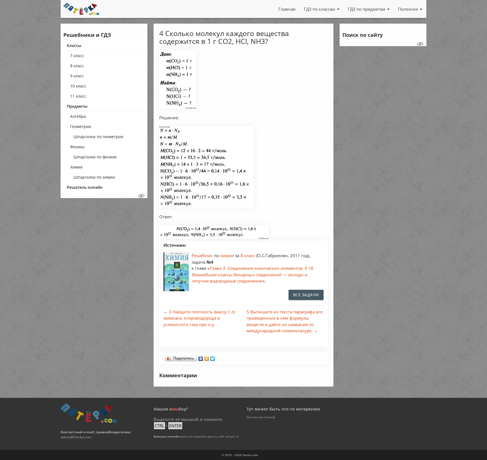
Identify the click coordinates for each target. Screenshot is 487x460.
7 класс (77, 55)
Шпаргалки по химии (94, 177)
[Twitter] (213, 357)
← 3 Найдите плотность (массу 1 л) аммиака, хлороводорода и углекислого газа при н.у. (199, 318)
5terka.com (250, 455)
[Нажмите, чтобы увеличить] (177, 107)
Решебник (203, 255)
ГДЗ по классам (319, 9)
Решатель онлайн (85, 187)
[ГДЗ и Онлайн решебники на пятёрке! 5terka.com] (81, 9)
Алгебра (78, 116)
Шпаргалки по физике (95, 157)
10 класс (78, 86)
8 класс (77, 65)
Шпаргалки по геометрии (98, 136)
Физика (77, 146)
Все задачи (306, 294)
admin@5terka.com (76, 437)
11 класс (78, 96)
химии (227, 255)
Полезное (408, 9)
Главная (286, 9)
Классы (74, 45)
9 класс (77, 75)
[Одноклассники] (207, 357)
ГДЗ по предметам (366, 9)
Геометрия (80, 126)
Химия (76, 167)
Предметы (77, 106)
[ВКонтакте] (201, 357)
